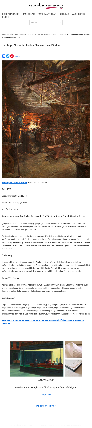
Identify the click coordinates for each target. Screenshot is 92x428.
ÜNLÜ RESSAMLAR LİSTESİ (22, 34)
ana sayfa (5, 34)
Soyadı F (38, 34)
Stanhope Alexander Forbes (54, 34)
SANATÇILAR (29, 14)
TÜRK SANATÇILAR (47, 14)
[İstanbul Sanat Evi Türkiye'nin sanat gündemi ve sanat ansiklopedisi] (46, 6)
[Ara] (60, 22)
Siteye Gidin (46, 395)
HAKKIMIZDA (41, 406)
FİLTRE (5, 17)
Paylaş (17, 56)
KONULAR (64, 14)
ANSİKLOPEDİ (78, 14)
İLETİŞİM (53, 406)
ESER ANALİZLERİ (10, 14)
